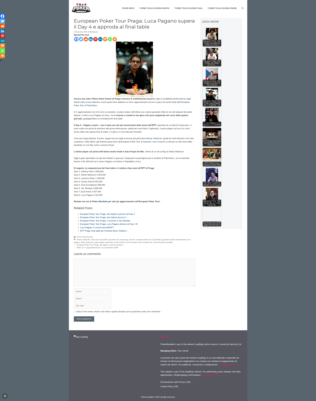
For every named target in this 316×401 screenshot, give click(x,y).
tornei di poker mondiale (163, 242)
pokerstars (109, 242)
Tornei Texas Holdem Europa (154, 8)
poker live (90, 242)
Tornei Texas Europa (85, 237)
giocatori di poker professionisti (174, 240)
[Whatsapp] (110, 39)
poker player (99, 242)
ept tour (132, 240)
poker (83, 242)
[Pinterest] (95, 39)
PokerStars (92, 105)
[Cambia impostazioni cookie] (4, 396)
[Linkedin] (91, 39)
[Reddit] (86, 39)
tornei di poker (131, 242)
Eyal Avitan (157, 240)
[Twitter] (81, 39)
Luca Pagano (95, 115)
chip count (95, 240)
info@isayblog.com (227, 364)
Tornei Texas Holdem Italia (188, 8)
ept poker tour (113, 240)
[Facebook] (76, 39)
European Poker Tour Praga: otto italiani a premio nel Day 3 (100, 245)
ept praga (124, 240)
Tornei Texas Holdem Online (222, 8)
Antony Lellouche (154, 138)
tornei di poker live (145, 242)
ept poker (103, 240)
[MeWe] (100, 39)
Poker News (128, 8)
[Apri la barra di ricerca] (242, 8)
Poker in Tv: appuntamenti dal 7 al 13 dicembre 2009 (97, 248)
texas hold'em (119, 242)
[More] (115, 39)
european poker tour (144, 240)
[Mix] (105, 39)
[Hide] (1, 60)
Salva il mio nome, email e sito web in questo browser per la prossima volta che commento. (118, 311)
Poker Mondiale (99, 201)
